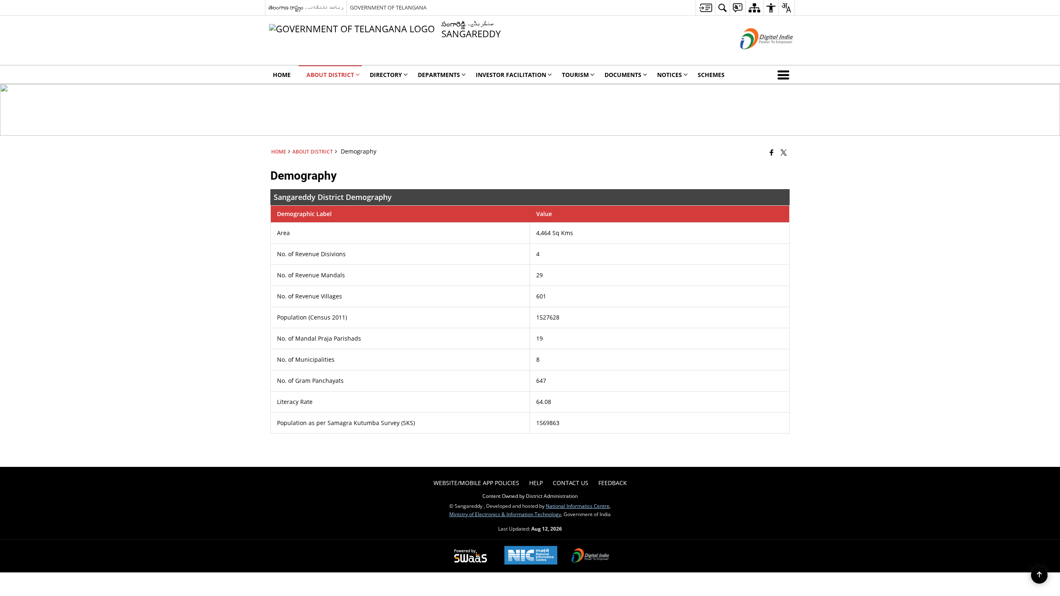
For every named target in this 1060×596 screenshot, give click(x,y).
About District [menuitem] (330, 75)
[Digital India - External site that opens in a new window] (756, 56)
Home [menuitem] (282, 75)
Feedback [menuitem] (612, 483)
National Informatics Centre (578, 505)
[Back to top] (1039, 575)
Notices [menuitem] (669, 75)
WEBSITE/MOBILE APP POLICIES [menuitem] (476, 483)
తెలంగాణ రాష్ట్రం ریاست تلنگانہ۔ (306, 7)
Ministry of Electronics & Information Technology (505, 514)
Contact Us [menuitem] (570, 483)
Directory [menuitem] (386, 75)
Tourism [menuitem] (575, 75)
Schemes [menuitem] (711, 75)
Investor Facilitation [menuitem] (511, 75)
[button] (785, 74)
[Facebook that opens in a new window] (771, 152)
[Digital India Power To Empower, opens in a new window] (590, 556)
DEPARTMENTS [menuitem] (439, 75)
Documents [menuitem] (623, 75)
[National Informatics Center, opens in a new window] (531, 556)
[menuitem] (705, 7)
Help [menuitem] (536, 483)
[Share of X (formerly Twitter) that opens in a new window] (783, 152)
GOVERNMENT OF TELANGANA (388, 7)
